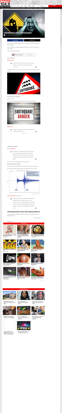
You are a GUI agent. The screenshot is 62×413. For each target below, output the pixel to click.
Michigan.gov (13, 148)
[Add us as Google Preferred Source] (43, 6)
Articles (12, 221)
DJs (14, 6)
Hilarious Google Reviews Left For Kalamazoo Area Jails (23, 332)
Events (25, 6)
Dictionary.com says (10, 60)
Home (12, 6)
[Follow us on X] (47, 6)
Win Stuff (29, 6)
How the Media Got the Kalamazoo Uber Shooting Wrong (22, 302)
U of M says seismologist (11, 195)
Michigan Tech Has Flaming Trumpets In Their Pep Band (9, 317)
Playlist (21, 6)
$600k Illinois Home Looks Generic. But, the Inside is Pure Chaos (9, 302)
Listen (18, 6)
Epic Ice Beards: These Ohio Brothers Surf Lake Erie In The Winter (37, 302)
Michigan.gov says (10, 126)
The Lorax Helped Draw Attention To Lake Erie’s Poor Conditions (23, 317)
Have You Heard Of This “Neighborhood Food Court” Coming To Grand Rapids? (9, 332)
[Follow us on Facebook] (45, 6)
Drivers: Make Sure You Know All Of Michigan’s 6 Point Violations (37, 317)
